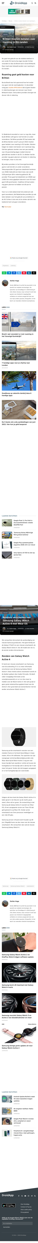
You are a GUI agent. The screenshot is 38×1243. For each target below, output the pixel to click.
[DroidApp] (18, 3)
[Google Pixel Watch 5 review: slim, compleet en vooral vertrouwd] (7, 1121)
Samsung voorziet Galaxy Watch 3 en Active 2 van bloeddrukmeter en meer (17, 1016)
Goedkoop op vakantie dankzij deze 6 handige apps (16, 394)
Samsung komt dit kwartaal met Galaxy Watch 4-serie (17, 986)
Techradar (7, 207)
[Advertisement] (19, 115)
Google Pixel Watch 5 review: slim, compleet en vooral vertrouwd (24, 1121)
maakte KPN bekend (15, 87)
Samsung (5, 886)
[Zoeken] (35, 3)
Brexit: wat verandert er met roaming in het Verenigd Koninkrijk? (17, 335)
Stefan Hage (12, 47)
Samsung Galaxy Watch (18, 886)
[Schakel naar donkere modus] (32, 3)
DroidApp (4, 21)
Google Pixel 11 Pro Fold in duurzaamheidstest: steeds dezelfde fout (23, 523)
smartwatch (30, 886)
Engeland (5, 265)
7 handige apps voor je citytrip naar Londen (16, 364)
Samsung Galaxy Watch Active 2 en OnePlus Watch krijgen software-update (18, 956)
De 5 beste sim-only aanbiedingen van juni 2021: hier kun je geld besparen (18, 423)
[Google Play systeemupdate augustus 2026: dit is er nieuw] (7, 545)
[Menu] (3, 3)
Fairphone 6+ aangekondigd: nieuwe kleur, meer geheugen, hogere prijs (24, 1133)
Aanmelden (6, 1227)
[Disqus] (19, 456)
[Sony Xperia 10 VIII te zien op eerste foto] (7, 555)
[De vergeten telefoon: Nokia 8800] (7, 1111)
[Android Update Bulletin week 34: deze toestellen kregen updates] (7, 1099)
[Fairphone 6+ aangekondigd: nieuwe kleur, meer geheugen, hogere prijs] (7, 1133)
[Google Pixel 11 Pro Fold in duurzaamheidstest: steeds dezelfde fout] (7, 522)
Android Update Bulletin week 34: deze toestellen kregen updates (24, 1099)
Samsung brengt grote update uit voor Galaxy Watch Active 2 (17, 1047)
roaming (13, 265)
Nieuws (10, 21)
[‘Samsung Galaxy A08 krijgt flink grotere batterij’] (7, 534)
